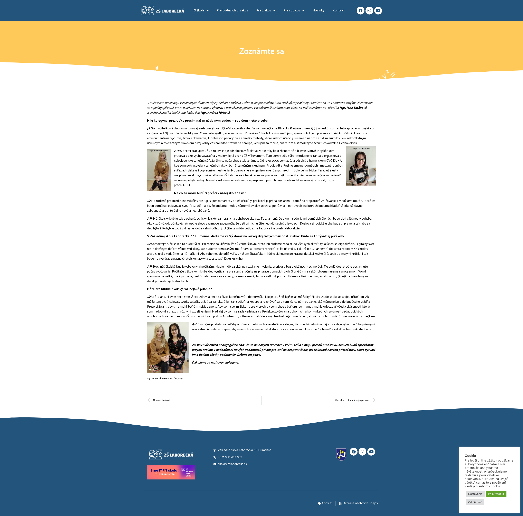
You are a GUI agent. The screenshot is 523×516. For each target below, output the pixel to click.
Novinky (318, 10)
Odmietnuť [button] (475, 502)
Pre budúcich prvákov (232, 10)
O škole (199, 10)
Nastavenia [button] (475, 493)
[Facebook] (360, 10)
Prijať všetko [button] (496, 493)
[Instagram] (369, 10)
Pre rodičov (292, 10)
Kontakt (339, 10)
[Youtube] (378, 10)
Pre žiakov (263, 10)
